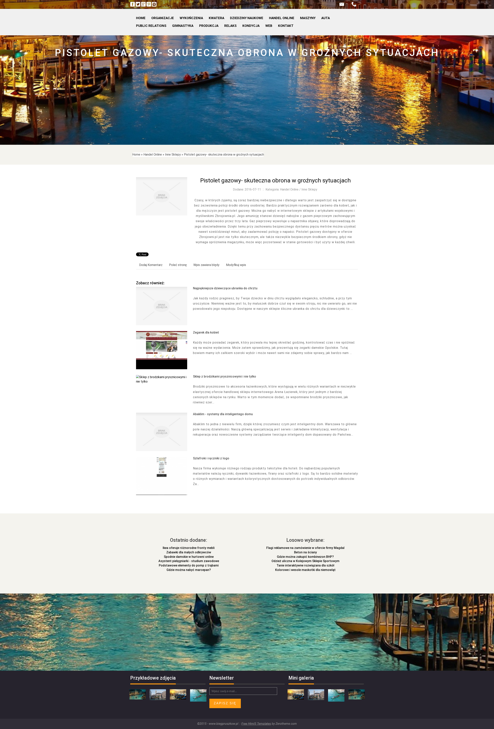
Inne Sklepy (173, 154)
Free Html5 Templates (256, 724)
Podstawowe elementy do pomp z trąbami (189, 565)
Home (136, 154)
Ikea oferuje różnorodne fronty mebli (189, 548)
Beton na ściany (305, 552)
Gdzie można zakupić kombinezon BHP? (305, 557)
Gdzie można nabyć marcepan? (189, 570)
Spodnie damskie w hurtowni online (189, 557)
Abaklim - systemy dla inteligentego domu (223, 414)
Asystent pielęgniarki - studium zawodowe (188, 561)
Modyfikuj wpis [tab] (236, 265)
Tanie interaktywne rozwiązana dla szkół (305, 565)
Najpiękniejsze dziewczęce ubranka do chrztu (225, 288)
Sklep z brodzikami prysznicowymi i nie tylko (224, 376)
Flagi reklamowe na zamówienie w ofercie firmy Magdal (305, 548)
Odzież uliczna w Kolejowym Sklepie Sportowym (305, 561)
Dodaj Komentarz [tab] (150, 265)
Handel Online (152, 154)
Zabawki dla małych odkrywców (188, 552)
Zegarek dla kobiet (206, 332)
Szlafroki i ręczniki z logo (211, 458)
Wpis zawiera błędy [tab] (206, 265)
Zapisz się (225, 703)
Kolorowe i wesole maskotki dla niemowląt (305, 570)
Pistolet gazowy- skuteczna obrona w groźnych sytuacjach (224, 154)
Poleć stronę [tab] (178, 265)
